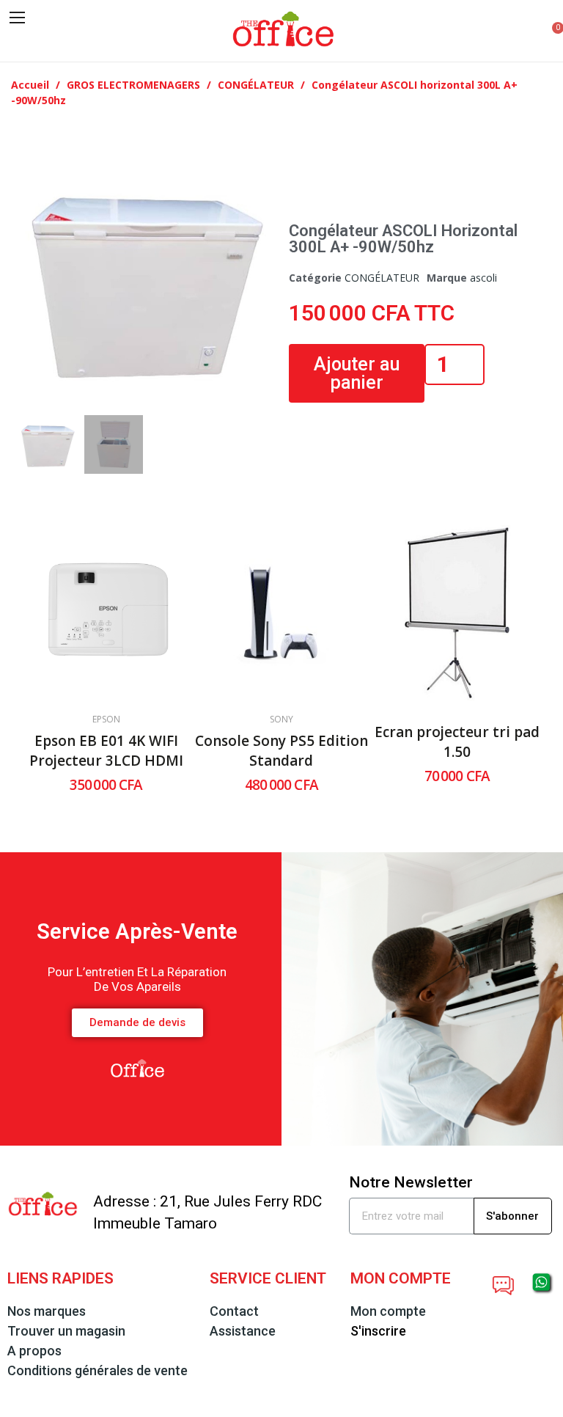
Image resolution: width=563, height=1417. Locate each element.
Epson (106, 719)
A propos (34, 1350)
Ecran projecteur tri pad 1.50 (457, 741)
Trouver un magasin (66, 1331)
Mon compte (388, 1311)
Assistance (243, 1331)
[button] (19, 42)
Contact (234, 1311)
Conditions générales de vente (97, 1370)
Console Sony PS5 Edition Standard (281, 750)
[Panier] (549, 31)
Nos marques (46, 1311)
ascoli (483, 278)
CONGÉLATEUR (382, 278)
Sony (281, 719)
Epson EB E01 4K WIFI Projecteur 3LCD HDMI (106, 750)
